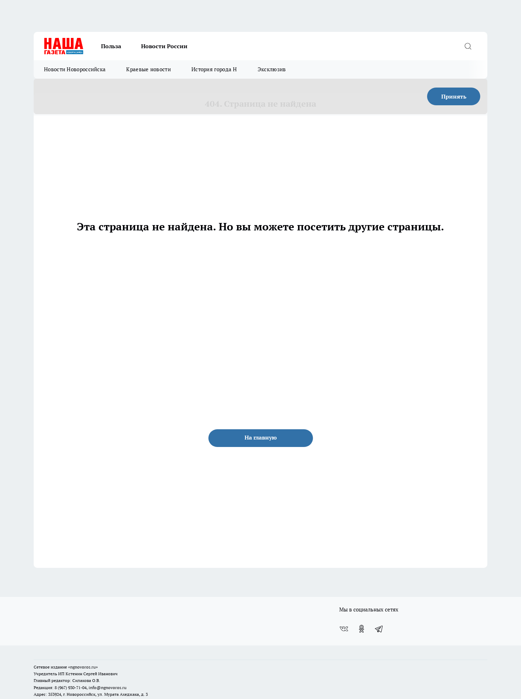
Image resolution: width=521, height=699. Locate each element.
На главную (261, 437)
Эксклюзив (272, 69)
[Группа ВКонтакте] (344, 629)
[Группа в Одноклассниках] (361, 629)
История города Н (214, 69)
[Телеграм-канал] (379, 629)
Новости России (164, 46)
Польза (111, 46)
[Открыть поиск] (468, 46)
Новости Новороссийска (75, 69)
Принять (453, 96)
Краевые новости (148, 69)
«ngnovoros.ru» (83, 667)
